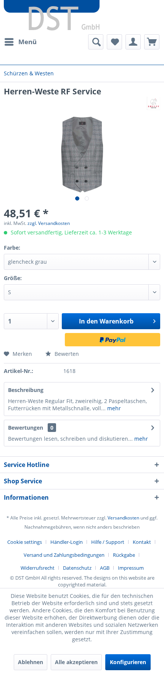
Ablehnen (30, 662)
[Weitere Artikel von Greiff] (153, 103)
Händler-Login (66, 542)
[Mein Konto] (133, 41)
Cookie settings (24, 542)
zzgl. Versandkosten (48, 223)
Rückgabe (124, 554)
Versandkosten (123, 518)
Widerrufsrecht (38, 567)
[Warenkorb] (151, 41)
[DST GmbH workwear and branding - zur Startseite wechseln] (52, 15)
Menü (27, 41)
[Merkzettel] (114, 41)
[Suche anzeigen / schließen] (95, 41)
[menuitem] (20, 41)
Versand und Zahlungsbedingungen (64, 554)
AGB (104, 567)
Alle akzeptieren (76, 662)
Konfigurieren (128, 662)
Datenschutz (77, 567)
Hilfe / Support (107, 542)
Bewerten (66, 353)
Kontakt (142, 542)
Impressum (131, 567)
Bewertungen (25, 427)
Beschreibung (25, 390)
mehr (113, 408)
